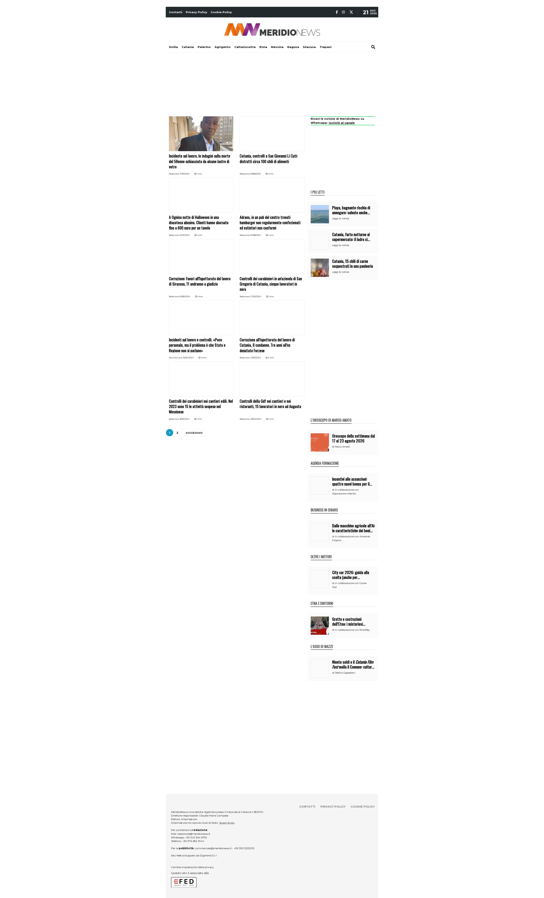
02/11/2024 (185, 235)
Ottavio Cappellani (345, 672)
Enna (263, 47)
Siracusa (309, 47)
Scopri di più (226, 822)
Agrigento (223, 47)
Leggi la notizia (340, 218)
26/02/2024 (188, 357)
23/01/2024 (256, 357)
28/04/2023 (256, 419)
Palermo (204, 47)
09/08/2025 (256, 174)
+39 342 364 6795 (196, 837)
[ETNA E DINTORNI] (322, 599)
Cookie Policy (221, 12)
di (333, 446)
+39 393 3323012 (244, 848)
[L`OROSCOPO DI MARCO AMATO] (331, 415)
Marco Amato (342, 446)
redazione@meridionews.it (193, 833)
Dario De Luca (175, 357)
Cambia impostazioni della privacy (192, 867)
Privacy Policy (196, 12)
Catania (188, 47)
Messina (277, 47)
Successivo (194, 432)
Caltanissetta (245, 47)
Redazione (174, 174)
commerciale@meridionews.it (213, 848)
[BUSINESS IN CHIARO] (324, 505)
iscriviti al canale (342, 122)
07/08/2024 (256, 235)
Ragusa (293, 47)
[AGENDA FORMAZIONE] (325, 458)
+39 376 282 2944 (193, 841)
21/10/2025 (184, 174)
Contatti (175, 12)
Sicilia (173, 47)
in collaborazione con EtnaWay (352, 629)
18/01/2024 (184, 419)
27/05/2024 (256, 296)
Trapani (326, 47)
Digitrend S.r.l (208, 855)
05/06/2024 (185, 296)
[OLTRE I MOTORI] (321, 552)
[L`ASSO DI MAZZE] (322, 642)
